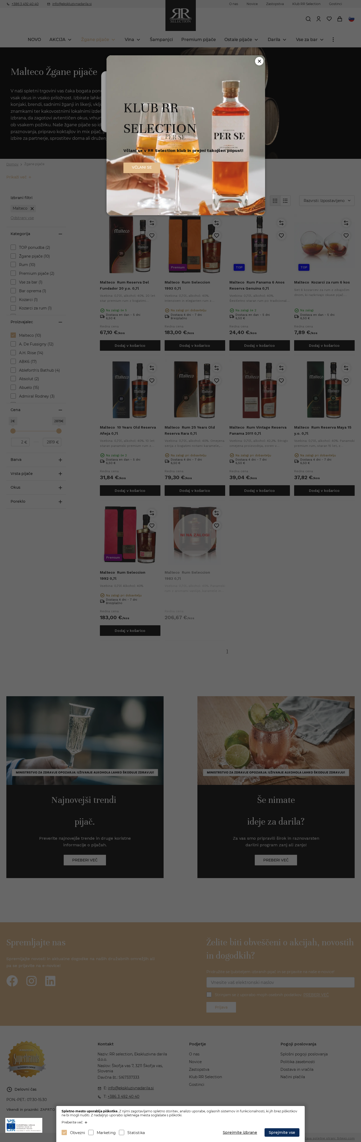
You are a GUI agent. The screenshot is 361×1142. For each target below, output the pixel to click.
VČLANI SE (142, 167)
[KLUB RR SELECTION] (186, 213)
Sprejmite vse (282, 1132)
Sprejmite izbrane (240, 1132)
